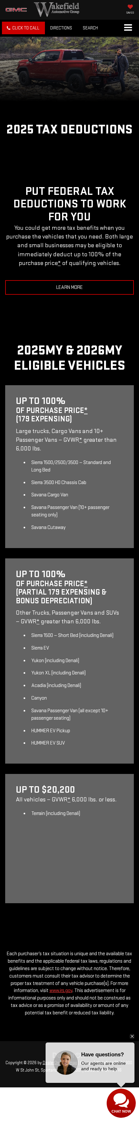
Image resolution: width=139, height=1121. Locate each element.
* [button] (59, 263)
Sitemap (69, 1062)
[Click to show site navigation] (128, 28)
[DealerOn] (68, 1055)
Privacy (86, 1062)
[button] (23, 28)
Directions (61, 28)
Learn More (69, 287)
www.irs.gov (60, 991)
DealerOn (51, 1062)
